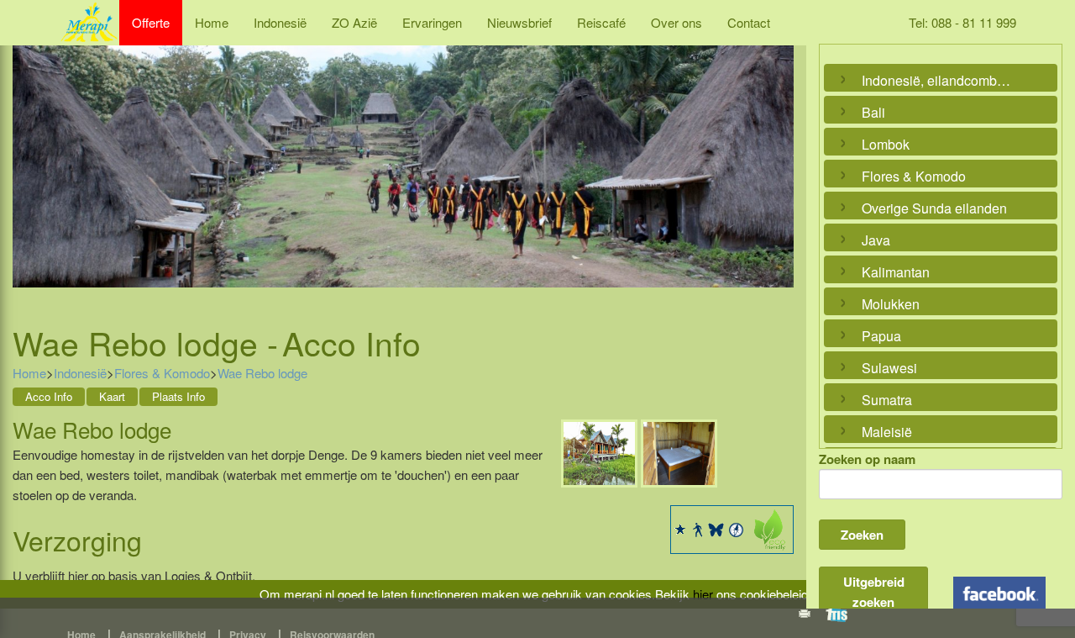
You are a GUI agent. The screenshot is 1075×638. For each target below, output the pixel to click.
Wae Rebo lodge (262, 373)
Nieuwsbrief (519, 22)
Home (211, 22)
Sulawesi (889, 367)
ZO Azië (354, 22)
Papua (881, 335)
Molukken (891, 304)
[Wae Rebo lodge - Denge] (599, 451)
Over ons (676, 22)
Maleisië (887, 431)
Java (876, 240)
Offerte (151, 22)
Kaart (112, 396)
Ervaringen (432, 22)
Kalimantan (896, 272)
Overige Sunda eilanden (934, 208)
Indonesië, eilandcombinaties (936, 80)
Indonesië (280, 22)
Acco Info (48, 396)
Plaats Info (178, 396)
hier (703, 594)
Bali (873, 112)
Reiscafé (601, 22)
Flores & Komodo (162, 373)
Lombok (886, 144)
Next (776, 164)
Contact (748, 22)
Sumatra (887, 399)
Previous (29, 164)
